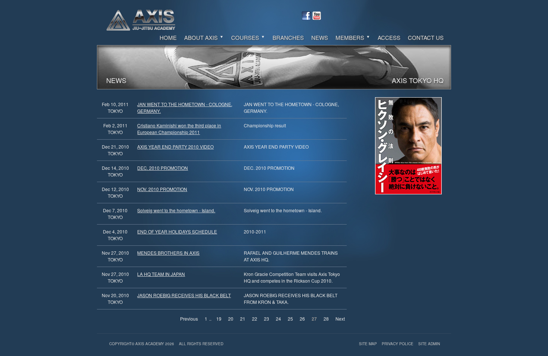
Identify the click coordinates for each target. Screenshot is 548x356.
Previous (189, 318)
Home (168, 37)
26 (302, 318)
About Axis (201, 37)
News (319, 37)
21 (242, 318)
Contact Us (426, 37)
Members (351, 37)
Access (389, 37)
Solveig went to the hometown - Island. (176, 210)
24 (278, 318)
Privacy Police (398, 343)
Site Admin (429, 343)
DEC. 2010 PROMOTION (162, 168)
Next (340, 318)
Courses (246, 37)
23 (266, 318)
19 (218, 318)
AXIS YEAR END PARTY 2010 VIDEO (175, 146)
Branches (288, 37)
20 (230, 318)
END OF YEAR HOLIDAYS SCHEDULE (177, 231)
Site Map (368, 343)
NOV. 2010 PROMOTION (162, 189)
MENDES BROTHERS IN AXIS (168, 252)
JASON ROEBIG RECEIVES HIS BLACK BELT (184, 295)
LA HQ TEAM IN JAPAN (161, 274)
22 (254, 318)
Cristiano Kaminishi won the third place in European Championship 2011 (179, 128)
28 (326, 318)
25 (290, 318)
